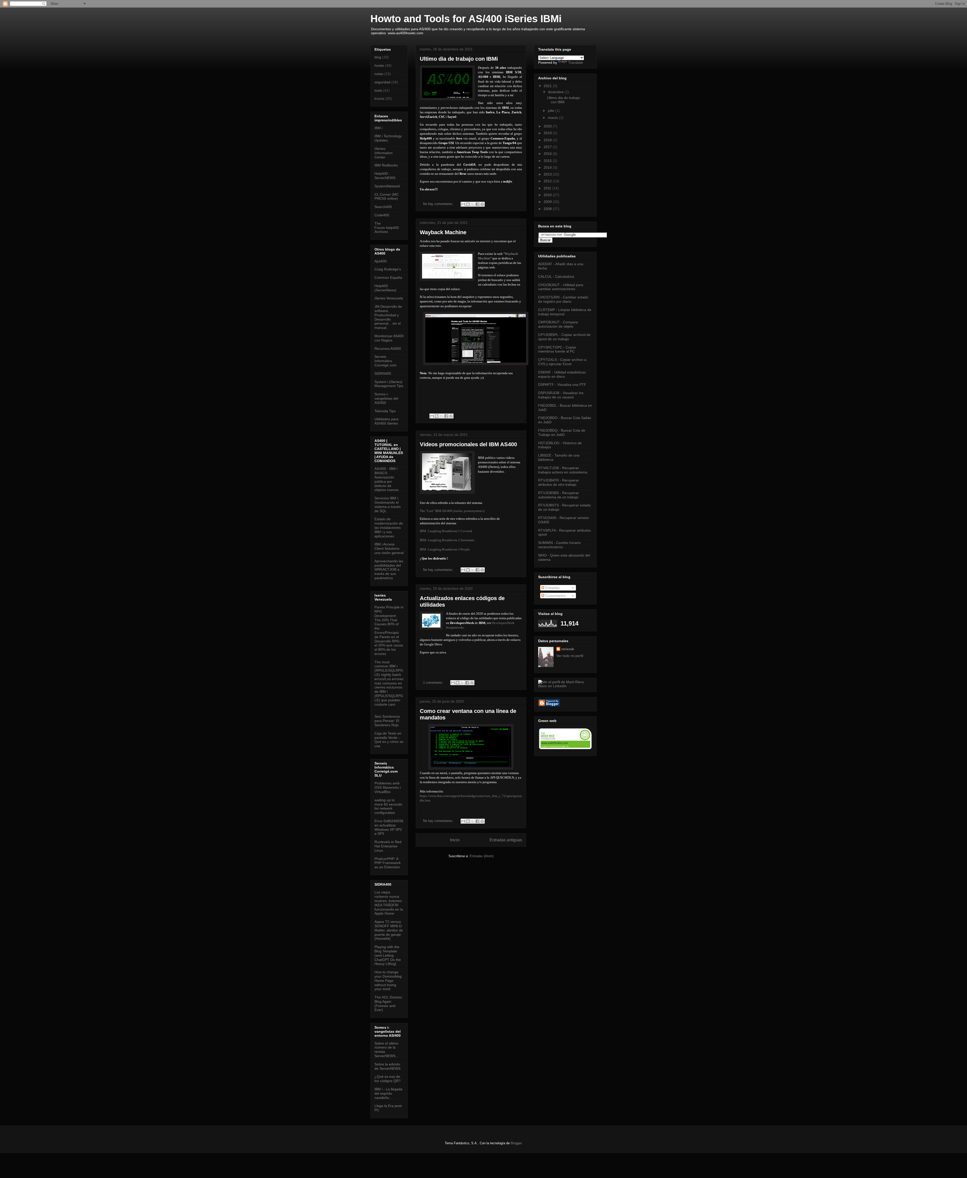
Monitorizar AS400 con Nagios (389, 338)
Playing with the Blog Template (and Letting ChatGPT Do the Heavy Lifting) (387, 955)
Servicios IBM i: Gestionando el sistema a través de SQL (387, 504)
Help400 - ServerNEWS (384, 175)
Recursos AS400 (387, 349)
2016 (548, 154)
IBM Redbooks (386, 165)
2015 (548, 161)
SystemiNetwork (387, 186)
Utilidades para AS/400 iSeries (386, 421)
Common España (388, 277)
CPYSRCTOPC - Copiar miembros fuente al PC (557, 349)
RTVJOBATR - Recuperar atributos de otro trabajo (558, 482)
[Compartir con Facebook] (477, 204)
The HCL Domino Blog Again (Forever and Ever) (388, 1003)
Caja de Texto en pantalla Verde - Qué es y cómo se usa (388, 739)
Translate (575, 62)
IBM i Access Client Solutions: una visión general (389, 548)
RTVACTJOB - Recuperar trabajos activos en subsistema (562, 470)
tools (378, 90)
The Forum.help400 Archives (386, 227)
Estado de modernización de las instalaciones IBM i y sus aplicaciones (388, 527)
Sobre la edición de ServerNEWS (387, 1066)
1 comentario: (433, 682)
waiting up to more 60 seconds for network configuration (388, 806)
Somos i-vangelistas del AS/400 (386, 398)
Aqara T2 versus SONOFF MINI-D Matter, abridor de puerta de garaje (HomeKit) (388, 930)
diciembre (556, 92)
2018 (548, 140)
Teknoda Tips (385, 411)
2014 (548, 167)
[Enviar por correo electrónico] (463, 204)
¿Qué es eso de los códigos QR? (387, 1079)
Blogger (516, 1143)
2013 (548, 174)
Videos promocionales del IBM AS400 (468, 444)
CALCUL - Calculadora (556, 276)
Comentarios (555, 596)
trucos (379, 98)
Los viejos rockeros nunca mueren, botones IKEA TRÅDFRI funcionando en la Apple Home (388, 902)
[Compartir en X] (472, 204)
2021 (548, 86)
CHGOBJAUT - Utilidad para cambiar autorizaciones (560, 287)
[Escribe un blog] (467, 204)
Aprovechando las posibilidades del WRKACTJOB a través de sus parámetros (388, 569)
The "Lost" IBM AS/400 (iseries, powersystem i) (452, 511)
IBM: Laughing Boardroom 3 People (445, 549)
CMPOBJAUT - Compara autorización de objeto (558, 324)
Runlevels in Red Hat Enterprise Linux (387, 846)
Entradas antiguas (506, 840)
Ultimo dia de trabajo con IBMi (459, 59)
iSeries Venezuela (388, 298)
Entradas (552, 588)
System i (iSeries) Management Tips (388, 384)
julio (551, 111)
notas (378, 74)
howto (379, 65)
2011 (548, 188)
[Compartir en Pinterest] (482, 204)
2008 (548, 209)
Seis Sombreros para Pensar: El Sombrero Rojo (387, 720)
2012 (548, 181)
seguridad (382, 82)
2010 (548, 195)
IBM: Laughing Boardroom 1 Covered (446, 531)
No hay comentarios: (438, 204)
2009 (548, 202)
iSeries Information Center (383, 153)
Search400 (383, 207)
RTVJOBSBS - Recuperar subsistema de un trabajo (558, 495)
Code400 (381, 215)
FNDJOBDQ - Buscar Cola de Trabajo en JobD (561, 432)
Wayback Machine (443, 232)
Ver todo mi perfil (569, 656)
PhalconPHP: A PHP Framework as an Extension (387, 863)
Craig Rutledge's (387, 269)
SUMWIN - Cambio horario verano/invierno (559, 545)
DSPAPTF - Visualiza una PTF (562, 385)
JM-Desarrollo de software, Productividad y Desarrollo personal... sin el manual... (388, 317)
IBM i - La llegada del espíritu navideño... (388, 1093)
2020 (548, 126)
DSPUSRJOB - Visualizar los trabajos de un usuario (560, 395)
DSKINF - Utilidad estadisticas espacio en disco (562, 374)
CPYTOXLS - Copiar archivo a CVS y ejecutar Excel (562, 362)
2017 (548, 147)
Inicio (455, 840)
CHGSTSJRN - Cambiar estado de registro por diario (563, 299)
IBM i (378, 128)
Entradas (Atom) (482, 856)
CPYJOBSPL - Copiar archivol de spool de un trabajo (564, 337)
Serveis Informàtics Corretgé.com (385, 361)
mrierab (567, 649)
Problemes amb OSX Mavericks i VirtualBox (387, 787)
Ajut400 (380, 261)
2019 (548, 133)
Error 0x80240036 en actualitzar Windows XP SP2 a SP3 (388, 827)
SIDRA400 (382, 373)
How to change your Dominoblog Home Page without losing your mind (388, 980)
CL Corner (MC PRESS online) (386, 196)
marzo (553, 118)
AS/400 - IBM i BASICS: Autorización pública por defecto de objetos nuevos (386, 479)
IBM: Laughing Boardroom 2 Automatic (447, 540)
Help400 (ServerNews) (385, 288)
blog (377, 57)
